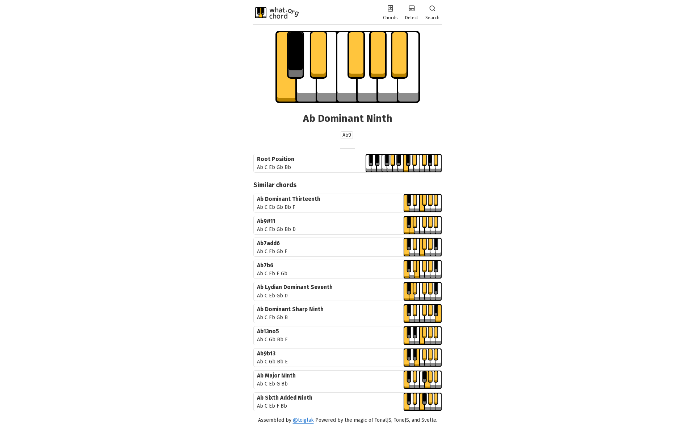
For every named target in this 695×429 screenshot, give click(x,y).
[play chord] (404, 163)
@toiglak (303, 420)
